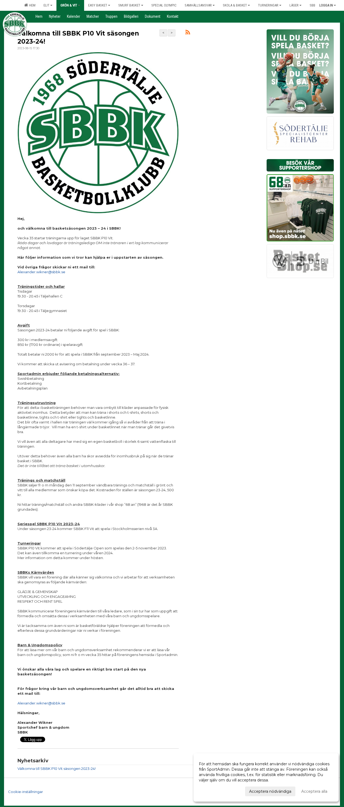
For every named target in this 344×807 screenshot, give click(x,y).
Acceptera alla (314, 791)
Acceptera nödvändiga (270, 791)
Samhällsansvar (198, 5)
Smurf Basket (129, 5)
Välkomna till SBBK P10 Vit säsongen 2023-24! (56, 768)
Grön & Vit (68, 5)
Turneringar (268, 5)
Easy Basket (97, 5)
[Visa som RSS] (187, 33)
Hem (31, 5)
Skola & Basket (235, 5)
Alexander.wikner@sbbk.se (41, 272)
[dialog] (266, 777)
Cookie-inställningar (25, 792)
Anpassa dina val (214, 790)
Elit (46, 5)
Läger (294, 5)
